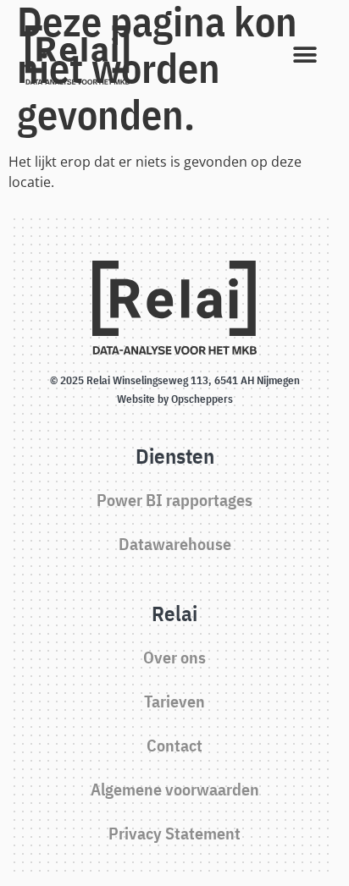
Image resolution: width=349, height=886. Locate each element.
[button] (304, 55)
